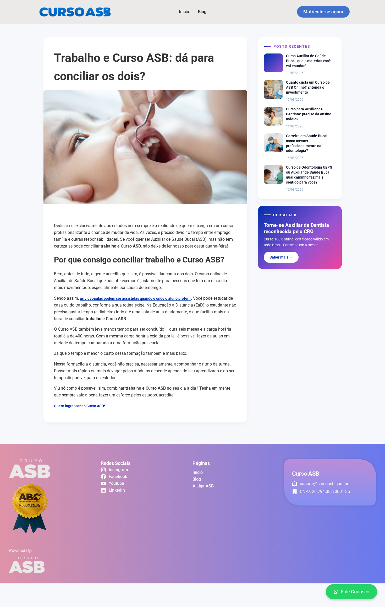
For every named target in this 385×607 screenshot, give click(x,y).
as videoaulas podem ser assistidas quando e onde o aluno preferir (135, 298)
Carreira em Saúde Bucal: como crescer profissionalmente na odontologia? (307, 143)
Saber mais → (281, 257)
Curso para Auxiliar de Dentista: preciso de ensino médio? (308, 114)
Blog (202, 11)
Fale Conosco (355, 591)
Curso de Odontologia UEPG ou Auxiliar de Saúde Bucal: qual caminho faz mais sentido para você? (309, 174)
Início (184, 11)
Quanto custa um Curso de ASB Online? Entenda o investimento (308, 87)
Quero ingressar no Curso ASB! (79, 406)
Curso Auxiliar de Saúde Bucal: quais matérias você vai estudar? (308, 61)
